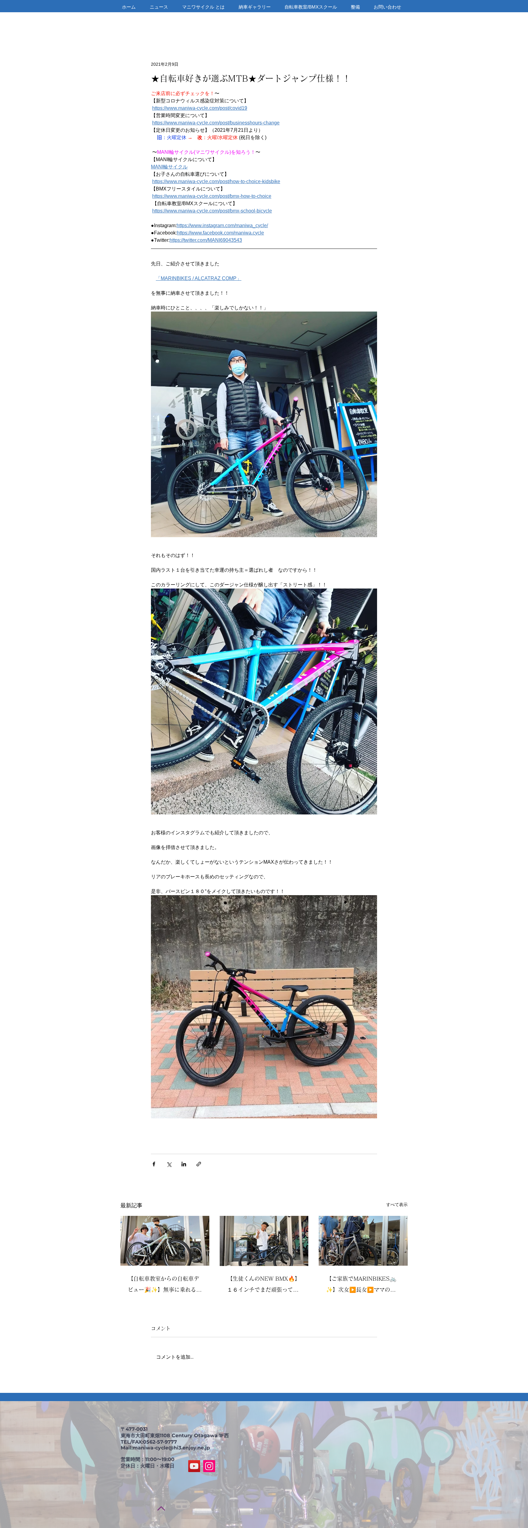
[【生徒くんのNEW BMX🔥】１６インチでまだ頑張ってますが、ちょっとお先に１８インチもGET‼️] (264, 1241)
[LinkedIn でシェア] (184, 1164)
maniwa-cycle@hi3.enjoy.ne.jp (171, 1448)
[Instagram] (209, 1466)
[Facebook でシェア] (154, 1164)
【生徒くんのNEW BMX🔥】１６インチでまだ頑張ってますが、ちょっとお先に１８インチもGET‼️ (263, 1285)
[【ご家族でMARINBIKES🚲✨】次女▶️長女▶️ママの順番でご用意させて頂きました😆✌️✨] (363, 1241)
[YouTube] (194, 1466)
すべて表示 (397, 1204)
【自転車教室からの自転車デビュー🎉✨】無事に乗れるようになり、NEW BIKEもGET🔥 (165, 1285)
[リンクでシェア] (199, 1164)
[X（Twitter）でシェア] (169, 1164)
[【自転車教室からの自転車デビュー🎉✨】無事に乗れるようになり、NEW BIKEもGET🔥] (164, 1241)
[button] (400, 14)
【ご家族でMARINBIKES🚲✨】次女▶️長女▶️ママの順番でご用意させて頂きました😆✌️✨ (362, 1285)
